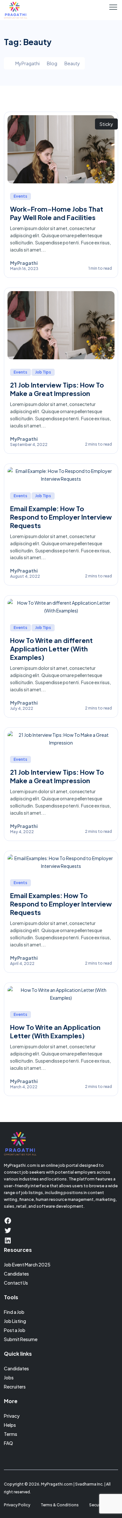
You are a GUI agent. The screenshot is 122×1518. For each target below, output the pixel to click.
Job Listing (15, 1321)
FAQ (8, 1443)
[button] (113, 7)
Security (97, 1504)
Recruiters (15, 1386)
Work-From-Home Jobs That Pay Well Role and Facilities (56, 213)
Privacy (12, 1416)
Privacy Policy (17, 1504)
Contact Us (16, 1283)
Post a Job (14, 1330)
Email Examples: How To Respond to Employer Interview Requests (61, 903)
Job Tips (43, 372)
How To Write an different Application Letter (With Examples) (51, 648)
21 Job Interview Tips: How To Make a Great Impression (57, 389)
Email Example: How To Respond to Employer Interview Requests (61, 516)
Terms (10, 1434)
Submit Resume (20, 1339)
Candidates (16, 1274)
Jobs (9, 1377)
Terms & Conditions (60, 1504)
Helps (10, 1425)
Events (20, 196)
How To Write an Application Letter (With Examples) (55, 1031)
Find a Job (14, 1312)
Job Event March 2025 (27, 1264)
